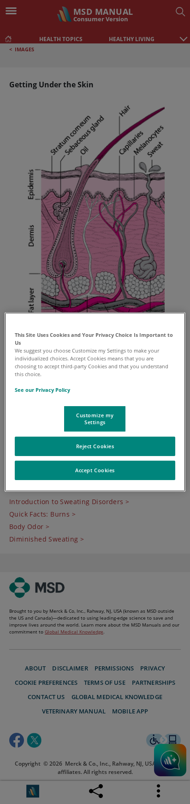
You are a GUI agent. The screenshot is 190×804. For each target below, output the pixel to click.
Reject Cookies (95, 446)
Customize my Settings (95, 418)
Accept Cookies (95, 470)
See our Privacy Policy (42, 389)
